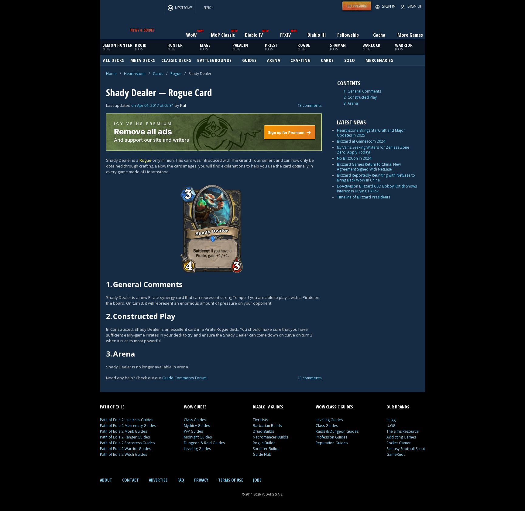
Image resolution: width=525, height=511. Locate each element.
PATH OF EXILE (112, 407)
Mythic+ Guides (197, 425)
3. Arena (351, 103)
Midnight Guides (198, 437)
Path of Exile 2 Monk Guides (123, 431)
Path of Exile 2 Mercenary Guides (128, 425)
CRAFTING (300, 60)
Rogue (175, 73)
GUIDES (249, 60)
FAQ (180, 480)
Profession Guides (331, 437)
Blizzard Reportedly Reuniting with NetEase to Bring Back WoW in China (376, 178)
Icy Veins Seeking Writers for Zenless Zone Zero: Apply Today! (373, 150)
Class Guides (195, 419)
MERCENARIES (379, 60)
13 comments (309, 105)
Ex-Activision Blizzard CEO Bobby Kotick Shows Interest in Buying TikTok (377, 189)
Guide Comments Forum (184, 378)
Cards (158, 73)
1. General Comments (362, 91)
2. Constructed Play (360, 97)
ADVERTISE (158, 480)
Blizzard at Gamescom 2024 (361, 141)
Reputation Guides (332, 442)
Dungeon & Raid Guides (204, 442)
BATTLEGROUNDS (214, 60)
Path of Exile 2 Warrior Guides (125, 448)
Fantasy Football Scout (405, 448)
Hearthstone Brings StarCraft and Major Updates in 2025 (371, 133)
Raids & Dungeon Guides (337, 431)
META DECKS (142, 60)
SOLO (349, 60)
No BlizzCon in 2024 (354, 158)
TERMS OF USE (230, 480)
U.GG (391, 425)
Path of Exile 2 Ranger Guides (125, 437)
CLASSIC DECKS (176, 60)
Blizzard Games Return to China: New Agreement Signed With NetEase (369, 167)
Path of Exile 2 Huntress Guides (126, 419)
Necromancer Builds (270, 437)
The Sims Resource (402, 431)
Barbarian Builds (267, 425)
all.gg (391, 419)
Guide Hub (262, 454)
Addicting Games (401, 437)
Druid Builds (263, 431)
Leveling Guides (197, 448)
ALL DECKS (113, 60)
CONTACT (130, 480)
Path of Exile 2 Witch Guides (123, 454)
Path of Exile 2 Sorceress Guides (127, 442)
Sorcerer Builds (266, 448)
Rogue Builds (264, 442)
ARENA (273, 60)
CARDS (327, 60)
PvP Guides (193, 431)
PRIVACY (201, 480)
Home (111, 73)
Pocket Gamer (398, 442)
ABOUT (106, 480)
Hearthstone (135, 73)
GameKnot (395, 454)
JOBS (257, 480)
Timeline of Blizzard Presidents (363, 197)
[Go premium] (356, 10)
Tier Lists (260, 419)
